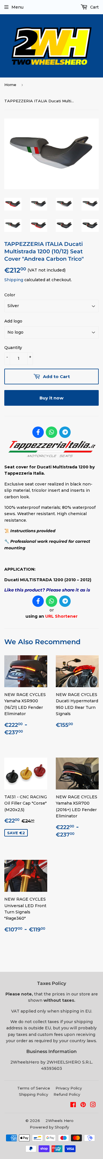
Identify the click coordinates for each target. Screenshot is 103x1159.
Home (10, 84)
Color (9, 294)
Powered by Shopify (49, 1127)
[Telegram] (65, 432)
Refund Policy (67, 1094)
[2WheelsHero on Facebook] (73, 1105)
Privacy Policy (69, 1088)
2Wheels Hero (59, 1120)
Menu (17, 7)
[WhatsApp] (51, 432)
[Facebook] (38, 432)
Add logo (13, 321)
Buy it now (51, 398)
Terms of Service (33, 1088)
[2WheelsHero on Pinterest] (83, 1105)
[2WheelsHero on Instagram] (93, 1105)
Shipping (13, 279)
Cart (94, 7)
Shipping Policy (33, 1094)
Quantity (13, 347)
